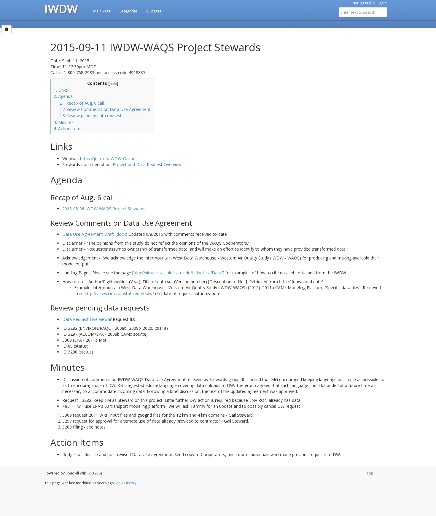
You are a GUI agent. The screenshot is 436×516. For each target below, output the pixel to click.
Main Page (102, 11)
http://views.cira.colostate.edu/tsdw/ (119, 293)
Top (370, 473)
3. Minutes (64, 122)
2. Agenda (63, 96)
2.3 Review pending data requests (91, 115)
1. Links (61, 90)
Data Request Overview (85, 319)
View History (126, 482)
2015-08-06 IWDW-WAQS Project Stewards (103, 208)
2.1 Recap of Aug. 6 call (81, 103)
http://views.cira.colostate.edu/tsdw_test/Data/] (178, 272)
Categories (128, 11)
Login (382, 3)
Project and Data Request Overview (147, 164)
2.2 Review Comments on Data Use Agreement (104, 109)
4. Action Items (68, 128)
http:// (285, 281)
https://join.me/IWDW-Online (107, 158)
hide (113, 83)
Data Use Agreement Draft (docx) (94, 234)
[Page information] (6, 29)
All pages (153, 11)
